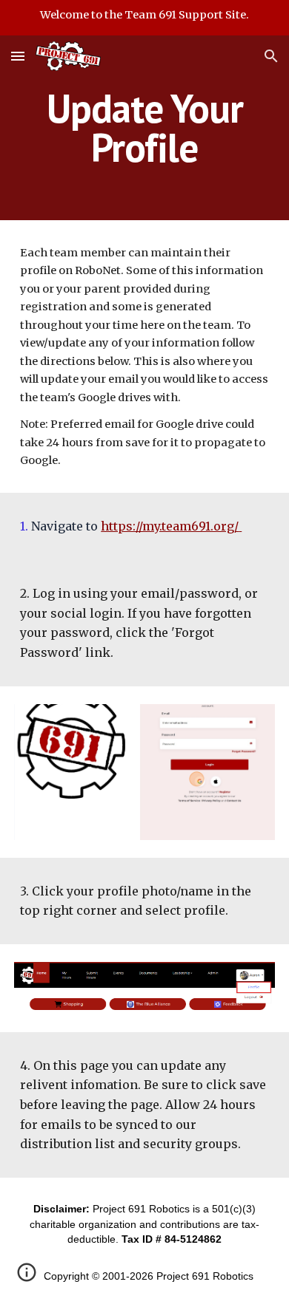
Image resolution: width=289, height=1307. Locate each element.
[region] (144, 17)
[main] (144, 128)
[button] (18, 55)
